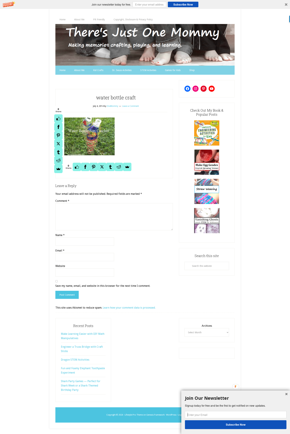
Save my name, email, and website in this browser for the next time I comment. (102, 285)
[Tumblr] (58, 152)
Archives (207, 325)
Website (60, 266)
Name (60, 235)
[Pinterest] (58, 135)
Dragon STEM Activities (75, 359)
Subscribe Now (183, 4)
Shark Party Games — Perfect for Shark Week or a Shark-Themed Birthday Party (80, 386)
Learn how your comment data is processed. (129, 307)
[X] (58, 144)
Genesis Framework (155, 415)
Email (59, 250)
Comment (62, 200)
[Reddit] (58, 160)
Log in (181, 415)
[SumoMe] (58, 169)
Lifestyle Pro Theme (134, 415)
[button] (145, 4)
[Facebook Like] (58, 118)
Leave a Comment (130, 106)
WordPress (171, 415)
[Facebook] (58, 127)
